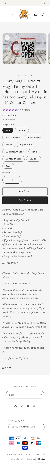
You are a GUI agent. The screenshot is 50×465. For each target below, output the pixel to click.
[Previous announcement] (5, 3)
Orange (34, 158)
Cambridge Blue (15, 151)
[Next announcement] (45, 3)
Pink (34, 151)
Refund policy (17, 459)
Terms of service (34, 459)
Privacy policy (39, 454)
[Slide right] (31, 76)
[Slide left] (18, 76)
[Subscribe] (40, 394)
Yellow (21, 130)
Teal (8, 165)
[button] (6, 14)
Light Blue (26, 144)
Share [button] (8, 367)
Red (8, 130)
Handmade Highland (20, 454)
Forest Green (13, 137)
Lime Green (34, 137)
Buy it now (25, 200)
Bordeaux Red (13, 158)
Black (9, 144)
